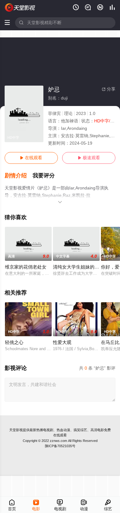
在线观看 (31, 157)
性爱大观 (62, 342)
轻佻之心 (14, 342)
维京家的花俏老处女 (25, 267)
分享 (108, 89)
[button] (19, 176)
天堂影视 (16, 430)
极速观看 (89, 157)
